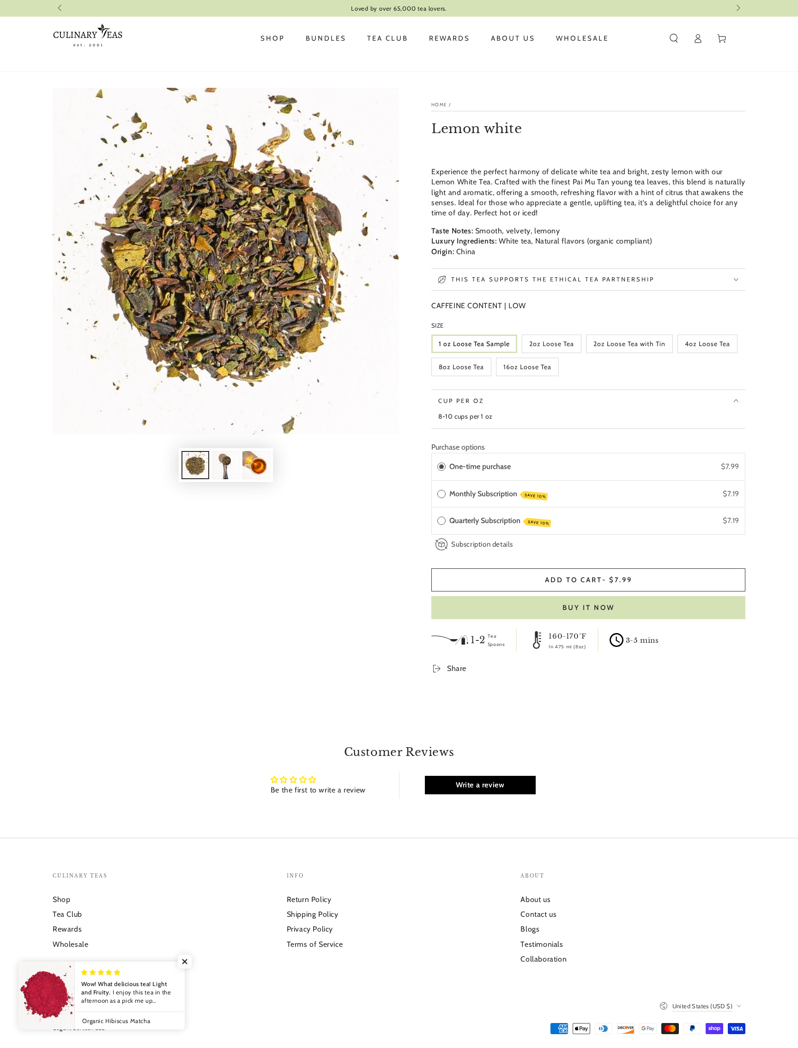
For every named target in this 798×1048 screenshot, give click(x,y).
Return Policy (309, 899)
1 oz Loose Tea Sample (474, 344)
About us (535, 899)
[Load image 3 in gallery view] (256, 465)
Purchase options (458, 447)
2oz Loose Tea (551, 344)
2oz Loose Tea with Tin (629, 344)
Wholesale (70, 944)
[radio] (441, 467)
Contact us (538, 914)
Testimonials (541, 944)
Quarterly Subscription (499, 521)
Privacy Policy (310, 929)
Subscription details (482, 544)
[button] (674, 38)
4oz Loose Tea (707, 344)
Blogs (529, 929)
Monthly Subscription (497, 494)
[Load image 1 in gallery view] (195, 465)
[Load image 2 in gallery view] (226, 465)
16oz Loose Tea (527, 367)
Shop (61, 899)
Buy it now (588, 607)
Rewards (67, 929)
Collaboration (543, 959)
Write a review (480, 784)
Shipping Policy (313, 914)
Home (439, 105)
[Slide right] (737, 8)
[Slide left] (60, 8)
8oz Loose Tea (461, 367)
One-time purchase (480, 466)
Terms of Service (315, 944)
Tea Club (67, 914)
